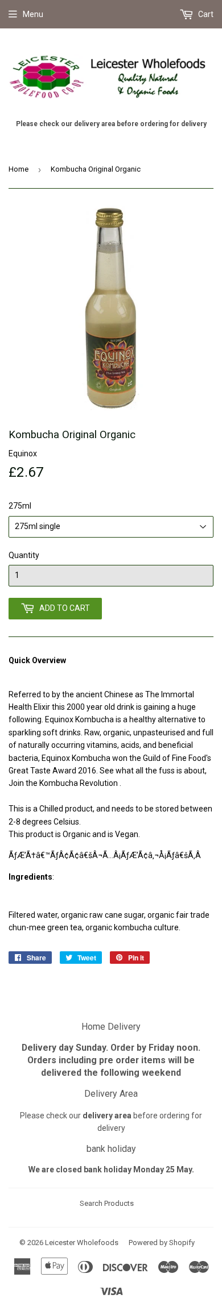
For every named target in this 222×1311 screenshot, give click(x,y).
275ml (20, 505)
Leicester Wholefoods (81, 1242)
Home (18, 169)
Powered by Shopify (162, 1242)
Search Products (107, 1203)
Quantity (24, 555)
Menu (33, 14)
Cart (204, 14)
